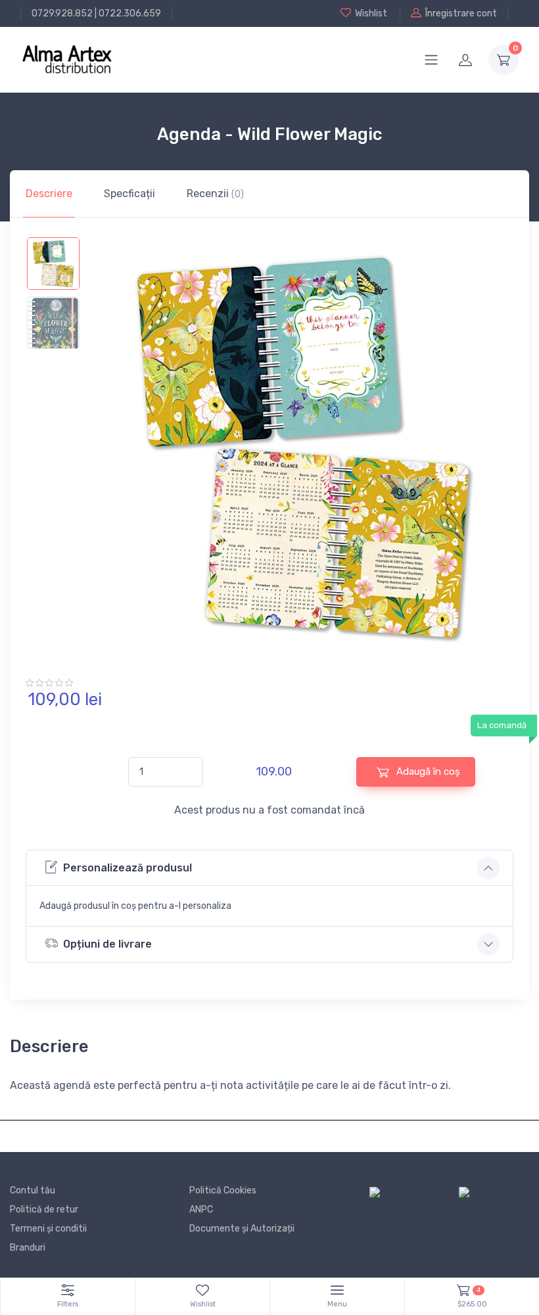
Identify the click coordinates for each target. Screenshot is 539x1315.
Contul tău (32, 1190)
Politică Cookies (222, 1190)
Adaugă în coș (427, 771)
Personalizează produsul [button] (127, 868)
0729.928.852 (62, 13)
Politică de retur (44, 1209)
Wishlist (371, 13)
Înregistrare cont (461, 13)
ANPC (201, 1209)
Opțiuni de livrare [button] (107, 944)
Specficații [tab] (129, 193)
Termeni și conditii (48, 1228)
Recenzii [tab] (215, 193)
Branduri (27, 1247)
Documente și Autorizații (241, 1228)
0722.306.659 (130, 13)
